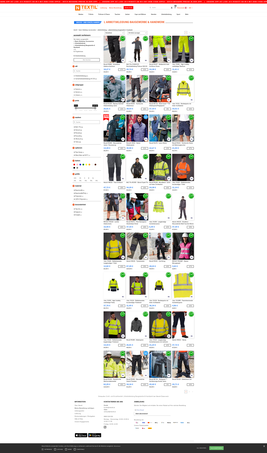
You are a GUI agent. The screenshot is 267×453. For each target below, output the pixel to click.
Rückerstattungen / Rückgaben (85, 416)
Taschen (117, 14)
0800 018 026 (108, 416)
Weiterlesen (117, 446)
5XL (91, 180)
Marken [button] (78, 117)
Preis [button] (77, 100)
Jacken (127, 14)
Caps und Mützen (140, 14)
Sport (178, 14)
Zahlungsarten (79, 411)
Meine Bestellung (115, 8)
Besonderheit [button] (80, 205)
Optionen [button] (78, 148)
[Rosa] (77, 165)
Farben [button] (77, 161)
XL (93, 178)
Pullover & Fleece (104, 14)
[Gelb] (86, 165)
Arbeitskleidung (166, 14)
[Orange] (89, 165)
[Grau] (77, 168)
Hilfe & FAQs (79, 419)
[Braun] (95, 165)
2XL (75, 180)
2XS (75, 178)
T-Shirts (90, 14)
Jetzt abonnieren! (141, 413)
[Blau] (80, 165)
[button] (172, 8)
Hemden (153, 14)
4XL (86, 180)
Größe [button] (77, 174)
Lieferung (103, 8)
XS (80, 178)
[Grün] (83, 165)
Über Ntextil (78, 405)
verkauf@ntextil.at (110, 411)
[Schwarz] (74, 168)
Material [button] (78, 186)
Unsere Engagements (82, 421)
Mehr (186, 14)
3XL (80, 180)
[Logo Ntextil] (86, 8)
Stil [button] (76, 66)
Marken (81, 14)
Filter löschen (87, 60)
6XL (97, 180)
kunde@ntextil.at (109, 407)
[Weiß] (92, 165)
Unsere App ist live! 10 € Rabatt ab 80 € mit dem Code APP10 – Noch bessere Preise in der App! (152, 2)
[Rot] (74, 165)
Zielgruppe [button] (79, 85)
